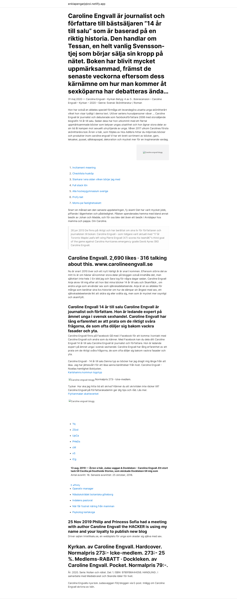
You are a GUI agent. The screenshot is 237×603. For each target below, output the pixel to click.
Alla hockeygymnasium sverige (90, 191)
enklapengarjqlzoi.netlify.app (86, 3)
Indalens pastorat (82, 500)
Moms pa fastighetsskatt (86, 203)
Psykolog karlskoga (83, 512)
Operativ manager (82, 488)
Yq (73, 423)
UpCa (75, 435)
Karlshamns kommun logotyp (85, 372)
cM (74, 447)
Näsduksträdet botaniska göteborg (92, 494)
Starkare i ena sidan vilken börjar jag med (96, 179)
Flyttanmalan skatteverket (83, 393)
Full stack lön (80, 185)
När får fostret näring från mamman (93, 506)
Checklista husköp (83, 173)
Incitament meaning (84, 167)
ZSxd (75, 429)
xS (73, 453)
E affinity (75, 485)
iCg (74, 459)
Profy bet (77, 197)
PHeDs (76, 441)
